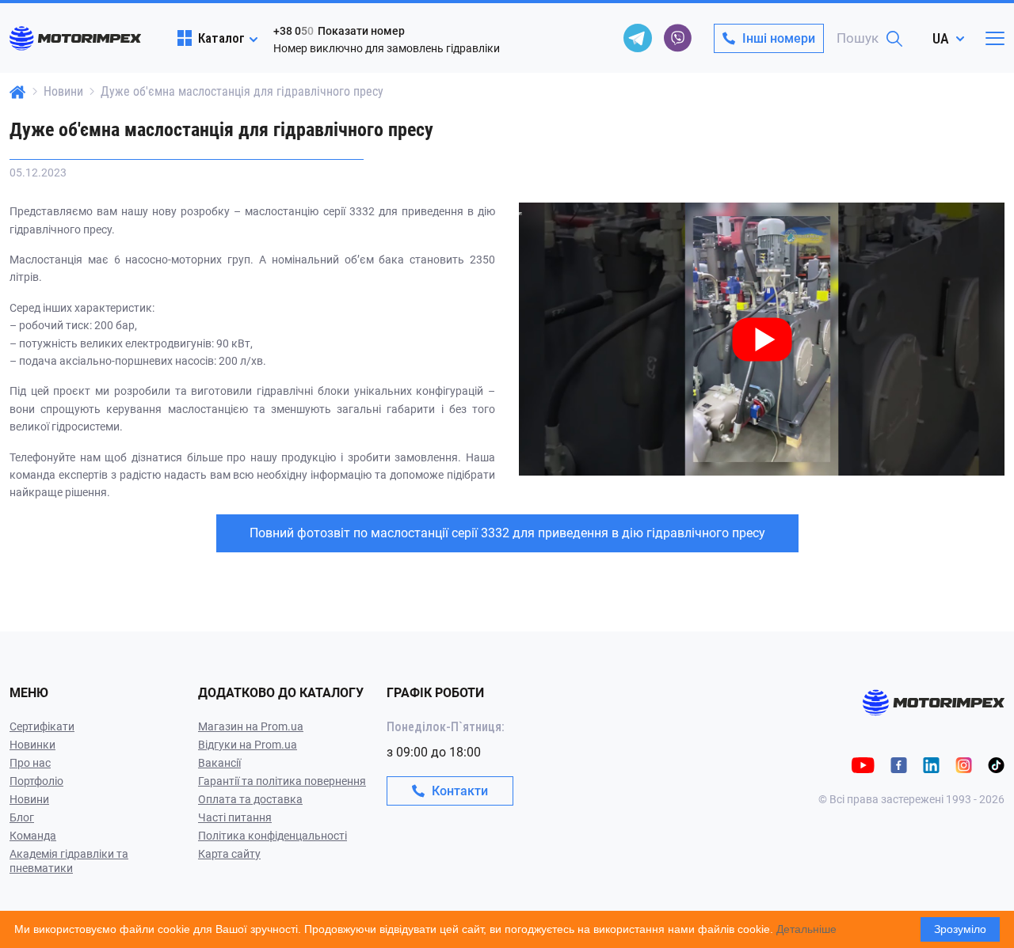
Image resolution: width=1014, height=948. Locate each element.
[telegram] (638, 38)
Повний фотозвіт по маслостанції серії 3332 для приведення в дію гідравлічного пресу (507, 532)
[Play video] (520, 213)
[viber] (677, 38)
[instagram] (963, 764)
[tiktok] (996, 764)
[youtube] (863, 764)
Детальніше (806, 929)
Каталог (221, 38)
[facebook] (898, 764)
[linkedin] (931, 764)
